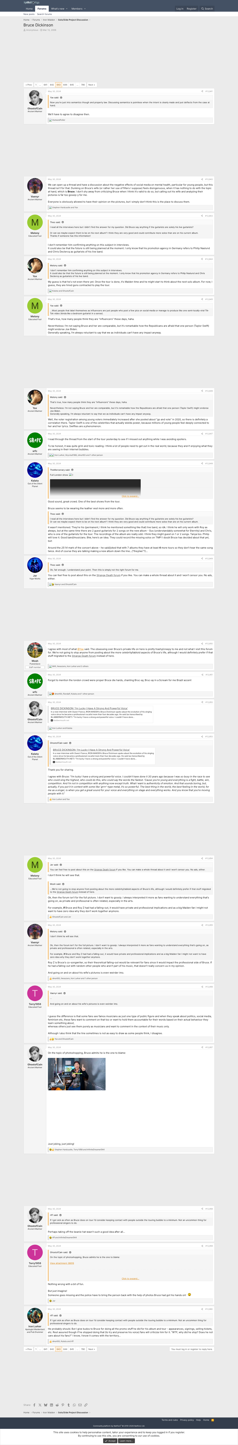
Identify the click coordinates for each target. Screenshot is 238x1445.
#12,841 (209, 91)
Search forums (44, 14)
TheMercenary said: (60, 470)
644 (65, 84)
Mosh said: (55, 884)
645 (72, 84)
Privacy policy (187, 1420)
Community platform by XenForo (119, 1426)
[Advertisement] (119, 57)
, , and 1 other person (79, 455)
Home (29, 8)
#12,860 (209, 1309)
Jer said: (54, 864)
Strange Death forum (108, 575)
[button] (67, 9)
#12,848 (209, 463)
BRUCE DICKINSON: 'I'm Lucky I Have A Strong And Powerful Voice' (89, 708)
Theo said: (55, 222)
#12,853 (209, 736)
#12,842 (209, 179)
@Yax (80, 649)
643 (59, 84)
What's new (57, 8)
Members (77, 8)
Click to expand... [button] (130, 496)
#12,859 (209, 1246)
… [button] (40, 84)
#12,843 (209, 216)
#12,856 (209, 987)
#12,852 (209, 702)
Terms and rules (170, 1420)
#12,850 (209, 643)
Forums (42, 8)
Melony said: (56, 265)
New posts (28, 14)
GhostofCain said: (59, 743)
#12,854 (209, 858)
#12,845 (209, 299)
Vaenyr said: (56, 993)
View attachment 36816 (62, 1263)
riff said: (54, 1215)
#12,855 (209, 925)
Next (90, 84)
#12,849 (209, 558)
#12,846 (209, 391)
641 (45, 84)
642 (52, 84)
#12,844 (209, 259)
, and (80, 1149)
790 (83, 84)
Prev (29, 84)
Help (198, 1420)
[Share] (202, 91)
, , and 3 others (70, 666)
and (65, 207)
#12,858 (209, 1209)
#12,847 (209, 433)
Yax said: (54, 97)
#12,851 (209, 674)
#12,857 (209, 1047)
